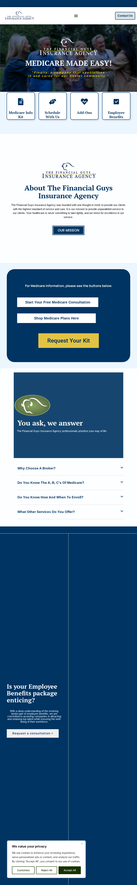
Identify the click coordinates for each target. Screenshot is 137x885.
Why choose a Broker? (36, 468)
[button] (76, 16)
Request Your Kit (68, 340)
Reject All (46, 870)
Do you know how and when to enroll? (50, 497)
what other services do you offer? (46, 512)
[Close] (82, 843)
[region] (46, 859)
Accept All (70, 870)
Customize (23, 870)
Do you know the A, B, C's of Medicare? (50, 483)
